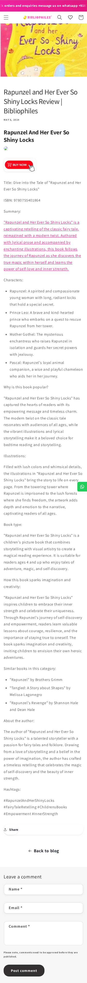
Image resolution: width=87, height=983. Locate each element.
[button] (6, 17)
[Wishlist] (70, 17)
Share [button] (13, 829)
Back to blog (46, 850)
